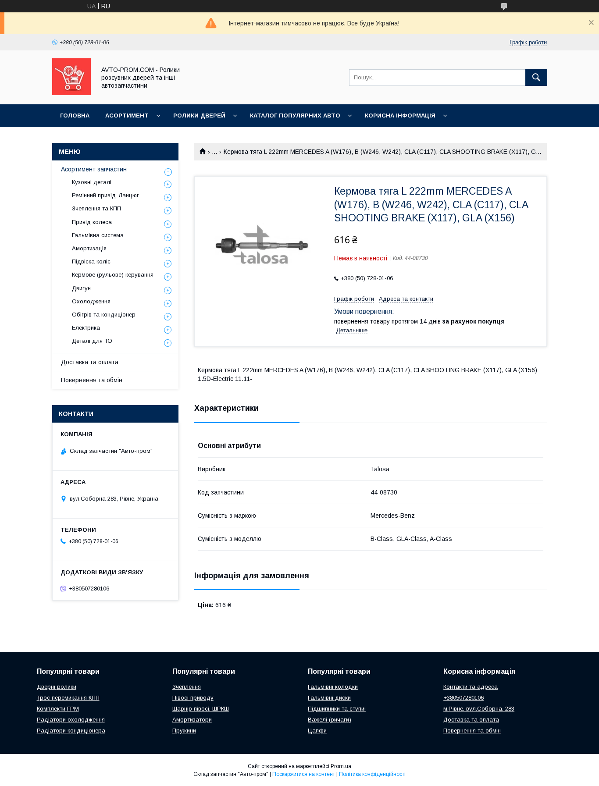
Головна (74, 115)
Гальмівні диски (329, 697)
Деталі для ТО (92, 341)
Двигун (81, 288)
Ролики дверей (199, 115)
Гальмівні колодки (333, 686)
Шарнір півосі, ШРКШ (200, 708)
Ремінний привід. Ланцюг (105, 195)
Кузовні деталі (91, 182)
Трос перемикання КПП (68, 697)
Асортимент (127, 115)
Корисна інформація (400, 115)
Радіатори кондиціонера (71, 730)
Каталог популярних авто (295, 115)
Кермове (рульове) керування (112, 274)
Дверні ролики (56, 686)
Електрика (86, 327)
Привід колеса (92, 222)
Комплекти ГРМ (58, 708)
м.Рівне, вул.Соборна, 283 (478, 708)
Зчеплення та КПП (96, 208)
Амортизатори (192, 719)
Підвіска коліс (91, 261)
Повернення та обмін (91, 380)
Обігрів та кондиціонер (103, 314)
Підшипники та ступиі (337, 708)
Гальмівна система (98, 235)
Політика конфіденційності (372, 774)
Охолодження (91, 301)
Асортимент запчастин (94, 169)
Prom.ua (341, 766)
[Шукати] (536, 77)
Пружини (184, 730)
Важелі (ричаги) (329, 719)
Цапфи (317, 730)
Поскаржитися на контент (303, 774)
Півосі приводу (193, 697)
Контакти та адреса (470, 686)
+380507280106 (463, 697)
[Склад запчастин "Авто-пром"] (71, 92)
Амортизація (89, 248)
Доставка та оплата (89, 362)
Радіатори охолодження (71, 719)
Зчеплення (186, 686)
